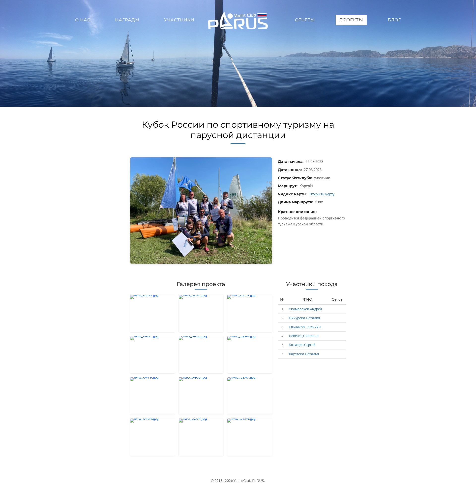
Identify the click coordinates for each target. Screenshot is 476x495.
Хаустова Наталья (304, 354)
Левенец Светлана (304, 336)
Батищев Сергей (302, 345)
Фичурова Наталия (304, 318)
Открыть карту (321, 194)
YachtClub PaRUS (249, 480)
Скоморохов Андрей (305, 309)
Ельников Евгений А (305, 327)
